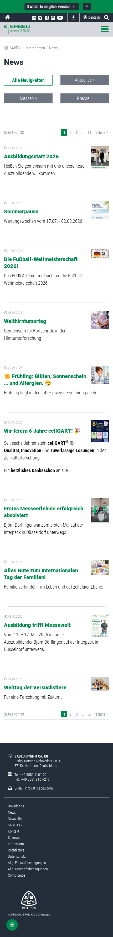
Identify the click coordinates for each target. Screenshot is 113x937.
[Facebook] (47, 17)
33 (89, 132)
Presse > (85, 98)
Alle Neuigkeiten (28, 80)
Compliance (16, 875)
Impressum (16, 844)
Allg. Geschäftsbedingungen (28, 869)
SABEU (7, 17)
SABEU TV (15, 825)
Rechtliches (16, 850)
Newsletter (15, 819)
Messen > (28, 98)
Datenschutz (17, 856)
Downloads (73, 17)
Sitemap (14, 837)
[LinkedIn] (34, 17)
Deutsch (94, 17)
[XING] (40, 17)
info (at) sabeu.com (39, 788)
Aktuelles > (85, 80)
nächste (99, 132)
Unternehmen (34, 48)
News (53, 48)
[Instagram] (53, 17)
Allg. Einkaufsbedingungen (27, 863)
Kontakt (13, 831)
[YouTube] (60, 17)
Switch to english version (49, 6)
